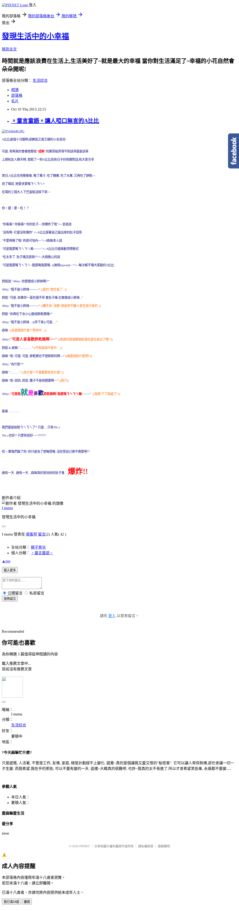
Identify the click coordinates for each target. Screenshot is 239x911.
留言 (42, 534)
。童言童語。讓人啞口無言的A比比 (55, 121)
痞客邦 (31, 534)
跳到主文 (9, 49)
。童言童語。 (42, 553)
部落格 (16, 95)
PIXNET (84, 846)
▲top (6, 561)
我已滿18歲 (11, 902)
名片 (15, 101)
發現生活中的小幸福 (35, 36)
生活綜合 (40, 80)
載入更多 (10, 570)
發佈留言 (10, 598)
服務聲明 (164, 846)
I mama (7, 508)
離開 (27, 902)
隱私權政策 (145, 846)
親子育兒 (38, 547)
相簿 (15, 90)
